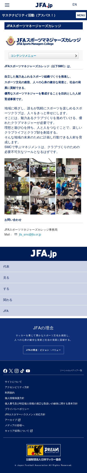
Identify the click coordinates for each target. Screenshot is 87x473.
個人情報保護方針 (14, 398)
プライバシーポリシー (17, 408)
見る (6, 277)
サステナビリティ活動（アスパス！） (29, 15)
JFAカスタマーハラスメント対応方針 (25, 414)
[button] (81, 15)
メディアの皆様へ (14, 425)
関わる (7, 299)
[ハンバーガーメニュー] (7, 5)
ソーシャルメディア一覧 (71, 370)
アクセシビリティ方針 (17, 387)
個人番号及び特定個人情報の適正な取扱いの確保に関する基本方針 (41, 403)
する (6, 288)
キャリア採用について (17, 430)
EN (74, 5)
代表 (6, 266)
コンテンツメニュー (23, 55)
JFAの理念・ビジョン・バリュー (43, 349)
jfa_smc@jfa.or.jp (30, 234)
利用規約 (10, 392)
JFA (5, 311)
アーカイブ (11, 419)
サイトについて (13, 381)
